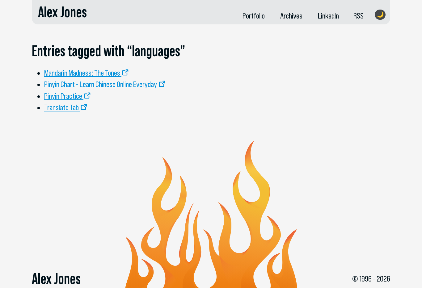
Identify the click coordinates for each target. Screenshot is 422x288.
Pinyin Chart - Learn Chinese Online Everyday (100, 84)
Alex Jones (62, 12)
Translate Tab (61, 107)
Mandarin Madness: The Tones (82, 73)
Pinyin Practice (63, 96)
